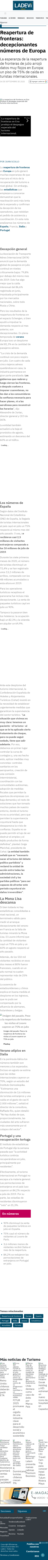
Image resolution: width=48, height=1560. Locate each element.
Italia (22, 226)
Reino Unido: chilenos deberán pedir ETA (4, 1388)
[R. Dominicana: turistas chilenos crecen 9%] (17, 1452)
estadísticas (10, 189)
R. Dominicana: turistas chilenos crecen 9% (19, 1476)
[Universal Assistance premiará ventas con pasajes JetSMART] (5, 1451)
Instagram (21, 1526)
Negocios (30, 18)
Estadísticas (36, 1321)
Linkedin (20, 1530)
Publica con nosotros (33, 1545)
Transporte (13, 1518)
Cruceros (12, 1526)
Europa (7, 171)
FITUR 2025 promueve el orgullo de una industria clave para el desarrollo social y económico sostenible (19, 1418)
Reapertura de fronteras (11, 1316)
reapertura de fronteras (16, 167)
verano (20, 336)
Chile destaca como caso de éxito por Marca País (30, 1396)
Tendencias (13, 1522)
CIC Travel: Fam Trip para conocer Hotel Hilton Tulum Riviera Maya (43, 1468)
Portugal (5, 230)
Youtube (20, 1534)
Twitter (20, 1518)
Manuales (21, 18)
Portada (18, 1325)
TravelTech (40, 18)
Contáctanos (32, 1551)
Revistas (12, 1534)
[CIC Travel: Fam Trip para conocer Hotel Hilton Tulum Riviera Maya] (43, 1445)
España (4, 226)
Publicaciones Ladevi (31, 1519)
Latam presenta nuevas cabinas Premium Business (30, 1468)
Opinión (12, 1530)
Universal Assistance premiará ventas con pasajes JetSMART (6, 1473)
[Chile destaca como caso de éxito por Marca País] (30, 1373)
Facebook (21, 1522)
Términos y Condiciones (9, 1555)
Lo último (12, 18)
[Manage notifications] (43, 1555)
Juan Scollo (12, 161)
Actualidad (6, 1325)
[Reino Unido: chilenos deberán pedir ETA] (5, 1370)
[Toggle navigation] (5, 13)
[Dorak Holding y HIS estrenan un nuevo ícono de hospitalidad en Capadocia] (43, 1371)
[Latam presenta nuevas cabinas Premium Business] (30, 1449)
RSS (37, 1556)
